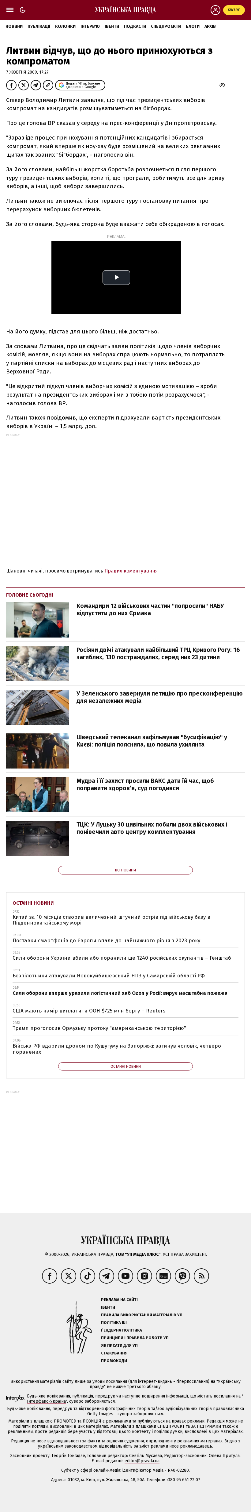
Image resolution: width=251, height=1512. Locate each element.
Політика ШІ (114, 1322)
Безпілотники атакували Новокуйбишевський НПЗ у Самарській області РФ (109, 975)
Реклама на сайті (119, 1299)
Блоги (193, 26)
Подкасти (135, 26)
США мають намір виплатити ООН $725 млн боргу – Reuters (89, 1011)
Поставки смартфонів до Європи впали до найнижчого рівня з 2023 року (106, 940)
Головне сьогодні (29, 595)
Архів (210, 26)
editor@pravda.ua (142, 1460)
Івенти (112, 26)
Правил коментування (131, 571)
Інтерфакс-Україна (46, 1401)
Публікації (39, 26)
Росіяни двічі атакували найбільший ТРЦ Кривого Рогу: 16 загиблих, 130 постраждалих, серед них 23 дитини (158, 653)
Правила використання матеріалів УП (141, 1315)
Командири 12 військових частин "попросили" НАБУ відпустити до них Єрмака (150, 609)
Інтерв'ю (90, 26)
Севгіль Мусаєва (145, 1455)
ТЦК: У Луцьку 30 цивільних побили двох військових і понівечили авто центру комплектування (152, 828)
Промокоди (114, 1360)
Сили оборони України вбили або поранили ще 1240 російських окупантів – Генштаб (122, 958)
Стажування (114, 1353)
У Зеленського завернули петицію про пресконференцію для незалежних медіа (160, 697)
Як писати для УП (119, 1345)
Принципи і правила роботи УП (135, 1338)
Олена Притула (224, 1455)
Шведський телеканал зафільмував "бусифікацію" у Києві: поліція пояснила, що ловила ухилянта (152, 740)
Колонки (65, 26)
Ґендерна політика (121, 1330)
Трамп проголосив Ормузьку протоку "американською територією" (99, 1028)
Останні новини (33, 903)
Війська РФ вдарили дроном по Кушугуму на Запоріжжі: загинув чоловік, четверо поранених (117, 1049)
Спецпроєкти (166, 26)
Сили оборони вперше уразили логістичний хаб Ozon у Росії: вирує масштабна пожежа (120, 993)
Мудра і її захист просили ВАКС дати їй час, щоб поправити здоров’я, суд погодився (145, 784)
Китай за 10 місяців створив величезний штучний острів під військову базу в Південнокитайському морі (111, 920)
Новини (14, 26)
